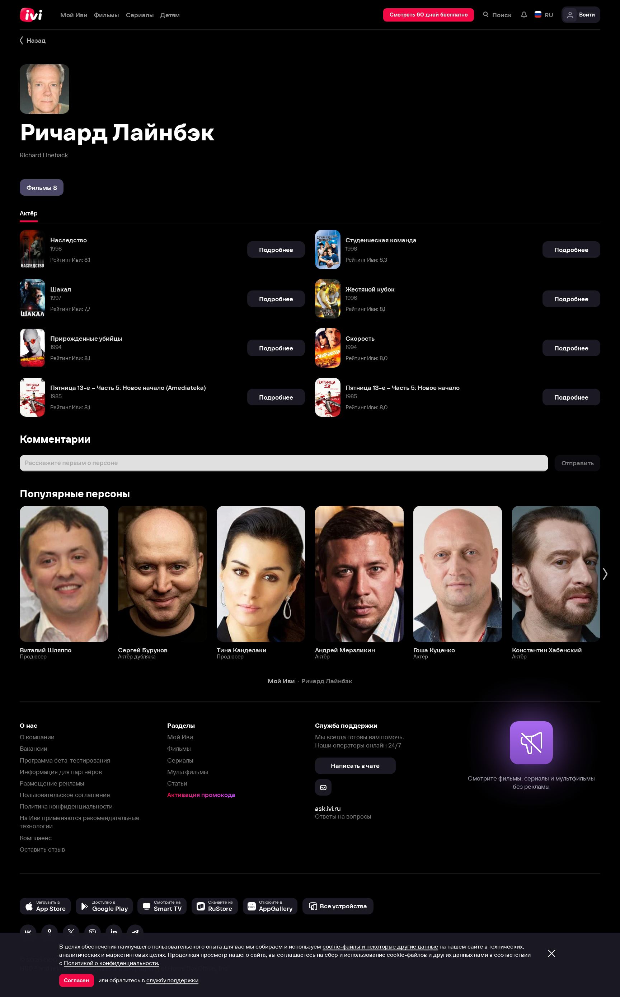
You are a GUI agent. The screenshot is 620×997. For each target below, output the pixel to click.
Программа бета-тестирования (65, 760)
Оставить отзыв (42, 849)
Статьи (177, 783)
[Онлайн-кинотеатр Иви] (33, 15)
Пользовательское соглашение (65, 794)
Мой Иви (180, 736)
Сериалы (180, 760)
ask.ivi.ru (328, 808)
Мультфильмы (187, 771)
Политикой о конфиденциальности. (111, 963)
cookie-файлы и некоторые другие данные (380, 946)
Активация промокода (201, 794)
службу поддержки (172, 980)
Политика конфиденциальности (66, 806)
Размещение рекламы (52, 783)
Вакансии (33, 748)
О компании (37, 736)
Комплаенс (36, 837)
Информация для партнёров (61, 771)
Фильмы (179, 748)
